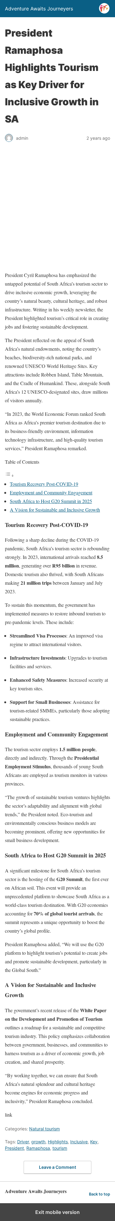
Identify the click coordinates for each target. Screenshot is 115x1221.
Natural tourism (44, 1128)
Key (94, 1141)
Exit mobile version (57, 1212)
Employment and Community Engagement (51, 492)
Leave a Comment (57, 1167)
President (14, 1148)
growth (38, 1141)
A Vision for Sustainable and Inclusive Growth (55, 509)
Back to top (99, 1194)
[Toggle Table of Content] (9, 475)
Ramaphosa (38, 1148)
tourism (59, 1148)
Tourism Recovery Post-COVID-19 (44, 484)
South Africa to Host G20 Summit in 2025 (51, 501)
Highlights (58, 1141)
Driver (23, 1141)
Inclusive (79, 1141)
